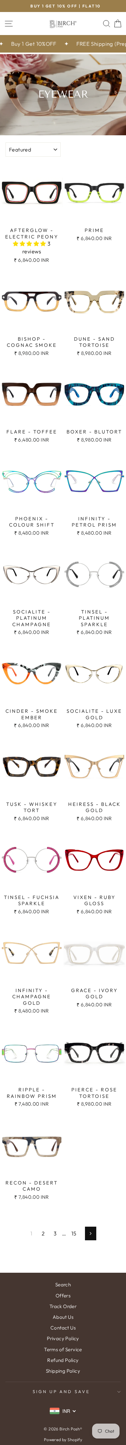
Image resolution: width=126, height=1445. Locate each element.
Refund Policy (63, 1360)
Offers (63, 1296)
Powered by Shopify (63, 1439)
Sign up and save (61, 1391)
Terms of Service (63, 1349)
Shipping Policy (63, 1371)
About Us (63, 1317)
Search (63, 1284)
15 (74, 1233)
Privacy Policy (63, 1338)
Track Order (63, 1306)
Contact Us (63, 1328)
